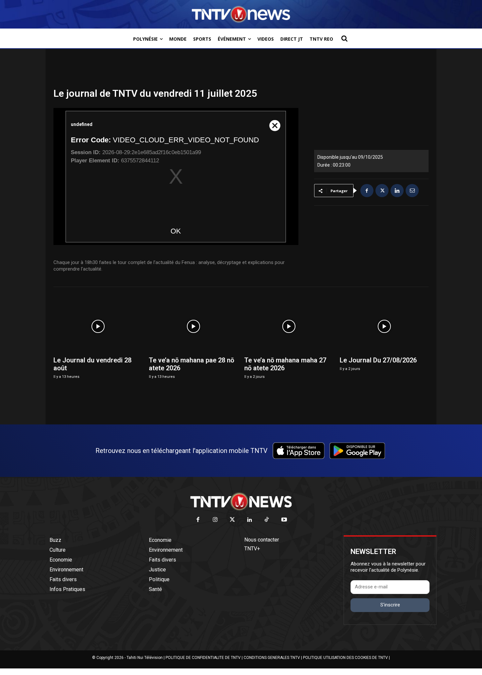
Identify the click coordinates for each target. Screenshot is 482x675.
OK (176, 231)
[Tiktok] (267, 520)
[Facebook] (366, 190)
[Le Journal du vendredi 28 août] (97, 326)
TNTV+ (252, 548)
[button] (344, 38)
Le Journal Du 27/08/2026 (378, 360)
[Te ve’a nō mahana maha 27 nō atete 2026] (288, 326)
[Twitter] (233, 520)
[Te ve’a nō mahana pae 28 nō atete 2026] (193, 326)
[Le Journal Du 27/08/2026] (384, 326)
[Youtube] (284, 520)
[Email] (412, 190)
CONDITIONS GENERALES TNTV (272, 657)
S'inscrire (390, 605)
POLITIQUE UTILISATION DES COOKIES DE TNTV (345, 657)
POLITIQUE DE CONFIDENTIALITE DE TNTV (203, 657)
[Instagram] (215, 520)
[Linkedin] (397, 190)
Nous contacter (261, 540)
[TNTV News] (241, 501)
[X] (382, 190)
